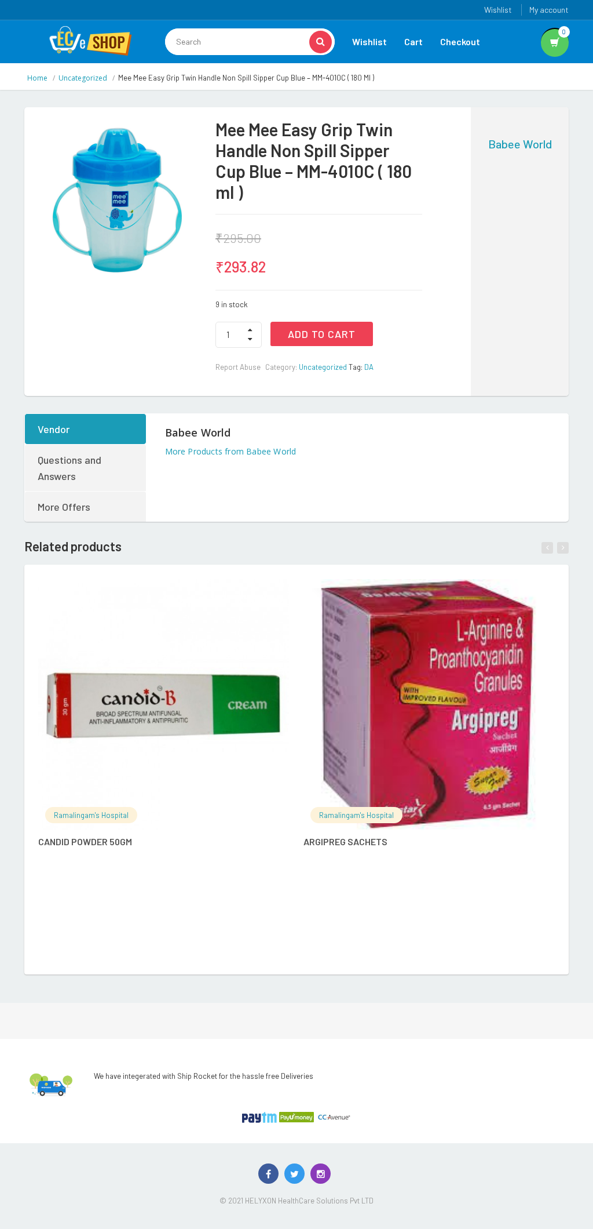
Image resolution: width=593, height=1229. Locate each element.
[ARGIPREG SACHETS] (428, 704)
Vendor (53, 429)
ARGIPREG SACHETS (345, 841)
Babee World (520, 144)
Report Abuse (238, 367)
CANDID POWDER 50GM (85, 841)
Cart (413, 41)
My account (549, 9)
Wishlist (498, 9)
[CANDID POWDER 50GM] (163, 704)
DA (369, 367)
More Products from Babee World (230, 451)
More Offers (64, 506)
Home (37, 78)
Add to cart (322, 334)
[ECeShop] (90, 40)
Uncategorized (82, 78)
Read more (175, 594)
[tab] (86, 429)
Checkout (460, 41)
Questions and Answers (69, 467)
